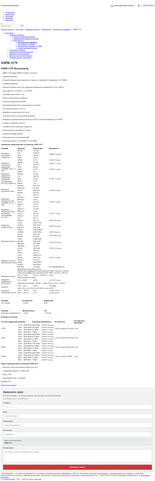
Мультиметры (47, 29)
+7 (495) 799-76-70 (146, 5)
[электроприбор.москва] (18, 5)
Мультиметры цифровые (62, 29)
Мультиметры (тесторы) (26, 44)
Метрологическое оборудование (20, 56)
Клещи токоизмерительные (27, 48)
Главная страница (7, 29)
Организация (8, 421)
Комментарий (8, 448)
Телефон (7, 403)
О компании (10, 12)
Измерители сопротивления (19, 54)
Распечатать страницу (9, 385)
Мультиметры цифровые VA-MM (30, 46)
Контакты (9, 20)
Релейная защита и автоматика (20, 58)
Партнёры (9, 16)
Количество (7, 430)
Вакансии (9, 18)
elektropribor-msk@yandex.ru (122, 5)
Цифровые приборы (32, 29)
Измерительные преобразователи (21, 52)
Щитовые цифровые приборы (24, 37)
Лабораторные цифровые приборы (26, 39)
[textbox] (77, 441)
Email (5, 412)
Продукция (10, 14)
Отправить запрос (77, 467)
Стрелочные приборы (17, 50)
